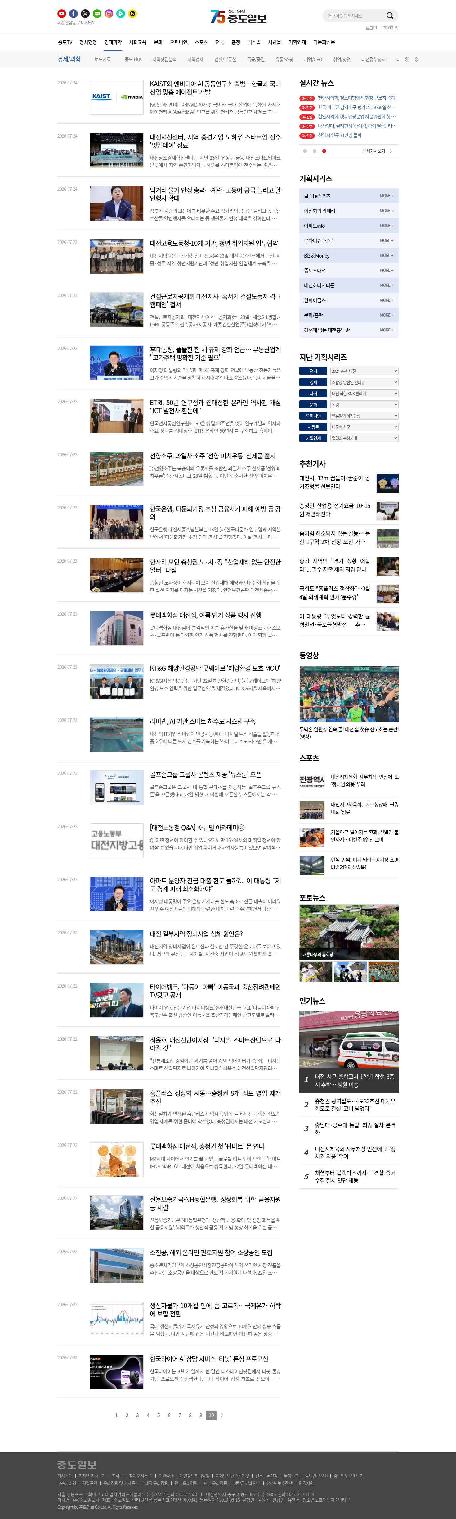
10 (211, 1415)
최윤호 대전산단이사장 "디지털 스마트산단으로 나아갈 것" (215, 1044)
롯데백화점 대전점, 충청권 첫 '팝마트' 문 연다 (207, 1146)
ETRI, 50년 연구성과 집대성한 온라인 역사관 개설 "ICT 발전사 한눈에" (215, 407)
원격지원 (306, 1483)
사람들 (274, 42)
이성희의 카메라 (319, 210)
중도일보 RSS (316, 1475)
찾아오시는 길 (140, 1475)
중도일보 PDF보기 (348, 1475)
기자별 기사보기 (91, 1475)
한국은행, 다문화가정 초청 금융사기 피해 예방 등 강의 (215, 513)
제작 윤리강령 (156, 1483)
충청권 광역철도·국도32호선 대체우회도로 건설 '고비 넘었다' (355, 1104)
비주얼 (254, 42)
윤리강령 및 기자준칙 (121, 1483)
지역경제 (195, 59)
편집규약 (89, 1483)
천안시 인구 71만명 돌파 (339, 103)
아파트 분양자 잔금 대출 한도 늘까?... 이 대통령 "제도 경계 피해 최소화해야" (215, 885)
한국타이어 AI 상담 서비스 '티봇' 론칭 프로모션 (209, 1359)
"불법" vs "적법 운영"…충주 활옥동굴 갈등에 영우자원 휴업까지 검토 (358, 131)
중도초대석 (315, 270)
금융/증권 (256, 59)
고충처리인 (66, 1483)
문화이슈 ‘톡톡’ (318, 240)
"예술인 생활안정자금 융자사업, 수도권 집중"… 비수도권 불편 (358, 112)
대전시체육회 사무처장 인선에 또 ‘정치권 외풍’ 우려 (365, 780)
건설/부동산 (225, 59)
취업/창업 (342, 59)
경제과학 (113, 42)
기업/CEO (313, 59)
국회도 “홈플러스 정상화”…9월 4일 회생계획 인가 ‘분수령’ (334, 592)
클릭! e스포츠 (317, 195)
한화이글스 (315, 300)
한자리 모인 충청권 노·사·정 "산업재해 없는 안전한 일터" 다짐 (215, 566)
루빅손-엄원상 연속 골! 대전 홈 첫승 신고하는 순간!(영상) (349, 732)
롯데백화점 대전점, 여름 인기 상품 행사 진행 (205, 615)
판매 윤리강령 (215, 1483)
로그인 (371, 28)
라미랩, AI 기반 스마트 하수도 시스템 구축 (202, 721)
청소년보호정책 (279, 1483)
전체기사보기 (374, 150)
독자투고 (291, 1475)
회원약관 (166, 1475)
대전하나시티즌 (319, 285)
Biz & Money (316, 255)
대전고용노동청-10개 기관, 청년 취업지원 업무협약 (214, 243)
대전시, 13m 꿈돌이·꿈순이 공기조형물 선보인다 (334, 481)
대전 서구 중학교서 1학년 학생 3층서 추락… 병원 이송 (354, 1080)
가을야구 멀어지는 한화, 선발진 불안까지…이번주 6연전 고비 (365, 835)
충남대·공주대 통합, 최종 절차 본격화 (355, 1128)
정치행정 (88, 42)
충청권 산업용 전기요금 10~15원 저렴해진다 (334, 509)
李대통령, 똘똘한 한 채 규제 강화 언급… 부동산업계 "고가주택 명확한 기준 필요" (215, 353)
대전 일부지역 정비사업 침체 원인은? (196, 934)
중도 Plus (133, 59)
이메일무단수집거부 (232, 1475)
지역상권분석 (164, 59)
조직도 (117, 1475)
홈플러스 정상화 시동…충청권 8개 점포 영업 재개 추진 (215, 1097)
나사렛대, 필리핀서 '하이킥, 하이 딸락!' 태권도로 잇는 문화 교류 (358, 93)
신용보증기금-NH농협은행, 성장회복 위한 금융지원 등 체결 (215, 1203)
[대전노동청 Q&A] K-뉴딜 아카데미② (197, 827)
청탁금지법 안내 (246, 1483)
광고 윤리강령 (186, 1483)
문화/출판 (313, 315)
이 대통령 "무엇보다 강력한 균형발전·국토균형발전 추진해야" (334, 619)
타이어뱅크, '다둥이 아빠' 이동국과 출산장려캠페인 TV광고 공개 (215, 991)
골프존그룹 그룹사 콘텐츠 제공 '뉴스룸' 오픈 (205, 774)
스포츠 (201, 42)
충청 (235, 42)
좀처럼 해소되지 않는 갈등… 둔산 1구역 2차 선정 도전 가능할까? (334, 537)
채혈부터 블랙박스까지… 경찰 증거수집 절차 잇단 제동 (355, 1176)
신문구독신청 (266, 1475)
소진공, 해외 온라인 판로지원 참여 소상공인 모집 (211, 1252)
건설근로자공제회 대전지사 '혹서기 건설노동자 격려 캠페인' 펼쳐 (215, 300)
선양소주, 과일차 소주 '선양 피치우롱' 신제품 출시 (212, 456)
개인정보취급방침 (194, 1475)
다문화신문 (324, 42)
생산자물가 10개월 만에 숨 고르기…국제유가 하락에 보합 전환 (215, 1310)
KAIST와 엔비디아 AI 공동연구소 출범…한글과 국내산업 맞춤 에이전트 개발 (215, 88)
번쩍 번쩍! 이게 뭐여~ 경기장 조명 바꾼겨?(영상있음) (365, 862)
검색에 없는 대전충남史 (327, 330)
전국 (219, 42)
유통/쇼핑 (284, 59)
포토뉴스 (312, 897)
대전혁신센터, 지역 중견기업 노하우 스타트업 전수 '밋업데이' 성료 (215, 141)
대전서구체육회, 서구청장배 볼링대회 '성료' (365, 807)
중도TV (65, 42)
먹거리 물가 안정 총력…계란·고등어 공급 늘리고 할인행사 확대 (215, 194)
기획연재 (297, 42)
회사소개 (64, 1475)
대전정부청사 (373, 59)
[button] (405, 61)
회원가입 (390, 28)
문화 (158, 42)
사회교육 (137, 42)
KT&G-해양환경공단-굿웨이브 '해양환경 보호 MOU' (215, 668)
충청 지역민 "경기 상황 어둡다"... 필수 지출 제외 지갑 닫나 (334, 564)
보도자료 (103, 59)
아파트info (314, 225)
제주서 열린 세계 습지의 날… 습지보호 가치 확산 (358, 121)
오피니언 (178, 42)
